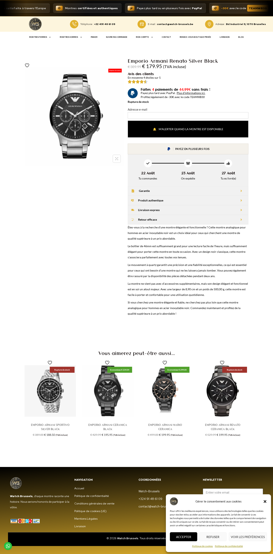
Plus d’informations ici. (191, 93)
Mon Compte (142, 37)
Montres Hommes (69, 37)
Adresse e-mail (137, 109)
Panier (94, 37)
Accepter (183, 537)
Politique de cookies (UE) (90, 511)
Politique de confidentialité (229, 546)
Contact (166, 37)
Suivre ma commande (116, 37)
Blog (241, 37)
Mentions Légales (86, 518)
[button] (265, 501)
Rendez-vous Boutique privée (195, 37)
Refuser (212, 537)
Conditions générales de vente (94, 503)
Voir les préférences (248, 537)
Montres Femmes (38, 37)
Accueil (79, 488)
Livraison (225, 37)
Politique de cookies (202, 546)
